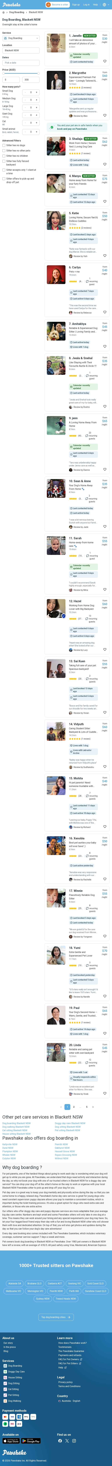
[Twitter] (67, 1441)
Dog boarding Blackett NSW (16, 1123)
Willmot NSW (61, 1158)
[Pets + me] (77, 290)
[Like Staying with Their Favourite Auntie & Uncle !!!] (77, 382)
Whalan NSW (8, 1155)
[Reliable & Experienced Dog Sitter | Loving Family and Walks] (77, 335)
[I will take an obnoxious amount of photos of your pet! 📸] (77, 48)
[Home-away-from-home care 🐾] (77, 564)
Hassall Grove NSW (65, 1151)
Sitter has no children (17, 155)
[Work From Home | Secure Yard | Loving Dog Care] (77, 151)
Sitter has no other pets (18, 150)
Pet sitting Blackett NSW (67, 1130)
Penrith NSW (61, 1144)
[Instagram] (74, 1441)
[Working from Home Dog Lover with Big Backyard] (77, 625)
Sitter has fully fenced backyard (17, 163)
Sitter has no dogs (15, 145)
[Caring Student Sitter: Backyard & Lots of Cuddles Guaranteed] (77, 745)
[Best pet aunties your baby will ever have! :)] (77, 859)
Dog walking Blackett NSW (15, 1126)
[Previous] (61, 1107)
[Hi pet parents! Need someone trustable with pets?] (77, 802)
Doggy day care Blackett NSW (70, 1123)
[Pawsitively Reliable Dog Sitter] (77, 913)
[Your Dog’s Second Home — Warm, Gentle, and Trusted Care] (77, 1020)
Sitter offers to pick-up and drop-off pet (20, 180)
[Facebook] (60, 1441)
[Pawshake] (11, 5)
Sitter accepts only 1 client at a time (21, 172)
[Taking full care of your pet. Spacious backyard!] (77, 687)
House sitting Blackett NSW (16, 1133)
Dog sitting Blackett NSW (68, 1126)
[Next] (93, 1107)
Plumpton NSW (10, 1151)
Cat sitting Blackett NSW (14, 1130)
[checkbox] (3, 145)
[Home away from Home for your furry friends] (77, 189)
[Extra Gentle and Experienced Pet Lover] (77, 972)
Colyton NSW (9, 1158)
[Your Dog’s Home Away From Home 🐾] (77, 504)
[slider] (3, 73)
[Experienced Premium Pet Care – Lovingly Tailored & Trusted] (77, 94)
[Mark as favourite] (104, 61)
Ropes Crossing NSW (66, 1155)
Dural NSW (7, 1148)
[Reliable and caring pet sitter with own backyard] (77, 1069)
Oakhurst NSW (62, 1148)
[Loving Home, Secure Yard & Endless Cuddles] (77, 234)
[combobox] (21, 38)
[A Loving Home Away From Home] (77, 444)
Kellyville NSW (9, 1144)
